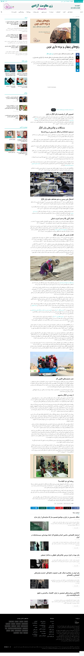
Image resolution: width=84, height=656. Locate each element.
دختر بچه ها (18, 623)
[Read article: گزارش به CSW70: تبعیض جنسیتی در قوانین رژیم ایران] (23, 48)
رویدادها (28, 12)
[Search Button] (1, 12)
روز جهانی (51, 54)
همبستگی (35, 629)
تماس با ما (14, 12)
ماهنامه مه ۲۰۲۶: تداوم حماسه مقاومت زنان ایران (22, 87)
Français (67, 1)
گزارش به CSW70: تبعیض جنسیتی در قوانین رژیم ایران (11, 46)
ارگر (47, 54)
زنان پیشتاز (36, 12)
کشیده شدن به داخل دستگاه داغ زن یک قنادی (41, 310)
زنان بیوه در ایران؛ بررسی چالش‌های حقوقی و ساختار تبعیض (60, 555)
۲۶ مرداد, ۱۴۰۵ (15, 111)
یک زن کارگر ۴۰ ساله (59, 310)
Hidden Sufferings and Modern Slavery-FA (65, 110)
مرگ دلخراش (34, 305)
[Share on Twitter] (77, 57)
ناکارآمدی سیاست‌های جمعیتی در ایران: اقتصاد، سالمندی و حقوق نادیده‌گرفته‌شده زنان (58, 594)
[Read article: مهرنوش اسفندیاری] (10, 134)
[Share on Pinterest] (77, 60)
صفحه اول (70, 12)
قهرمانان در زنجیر (42, 636)
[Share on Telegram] (77, 70)
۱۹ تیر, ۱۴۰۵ (77, 597)
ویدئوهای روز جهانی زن (34, 635)
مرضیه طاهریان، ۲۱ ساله (58, 316)
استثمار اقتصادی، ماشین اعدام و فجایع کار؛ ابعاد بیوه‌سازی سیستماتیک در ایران (55, 536)
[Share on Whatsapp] (77, 67)
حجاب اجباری (11, 621)
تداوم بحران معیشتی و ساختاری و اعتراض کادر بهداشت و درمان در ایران (12, 98)
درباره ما (51, 12)
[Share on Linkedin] (77, 64)
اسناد (73, 16)
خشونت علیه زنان (24, 623)
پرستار (21, 632)
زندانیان (18, 626)
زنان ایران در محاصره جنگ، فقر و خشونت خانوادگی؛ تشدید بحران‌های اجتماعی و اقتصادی (56, 574)
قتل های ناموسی (24, 630)
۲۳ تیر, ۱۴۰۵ (77, 577)
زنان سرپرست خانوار (67, 503)
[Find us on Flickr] (1, 1)
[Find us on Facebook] (6, 1)
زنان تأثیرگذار (51, 632)
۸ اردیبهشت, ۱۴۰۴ (75, 50)
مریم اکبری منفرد (18, 630)
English (71, 1)
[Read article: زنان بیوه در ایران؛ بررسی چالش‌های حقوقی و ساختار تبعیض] (39, 564)
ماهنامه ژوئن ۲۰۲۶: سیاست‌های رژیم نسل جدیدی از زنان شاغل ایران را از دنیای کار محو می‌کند (10, 74)
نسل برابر (8, 630)
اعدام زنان (21, 621)
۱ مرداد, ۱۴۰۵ (77, 539)
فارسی (64, 1)
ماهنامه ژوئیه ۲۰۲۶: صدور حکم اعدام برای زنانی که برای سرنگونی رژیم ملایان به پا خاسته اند (22, 74)
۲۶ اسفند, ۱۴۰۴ (15, 49)
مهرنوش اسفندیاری (12, 139)
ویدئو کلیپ (21, 12)
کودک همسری (16, 632)
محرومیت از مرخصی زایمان (61, 229)
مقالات (36, 627)
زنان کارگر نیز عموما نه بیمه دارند (67, 283)
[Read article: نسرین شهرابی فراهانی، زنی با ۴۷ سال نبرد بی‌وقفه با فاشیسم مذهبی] (22, 147)
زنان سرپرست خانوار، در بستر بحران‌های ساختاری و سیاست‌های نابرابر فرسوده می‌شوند (12, 36)
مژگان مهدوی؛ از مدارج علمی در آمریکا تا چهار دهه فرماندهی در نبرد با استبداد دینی (22, 140)
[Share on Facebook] (77, 54)
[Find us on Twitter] (8, 647)
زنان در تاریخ (51, 634)
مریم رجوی (35, 625)
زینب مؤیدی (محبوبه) (11, 152)
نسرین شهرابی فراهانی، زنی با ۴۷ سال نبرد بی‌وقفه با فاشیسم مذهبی (22, 153)
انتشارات (58, 12)
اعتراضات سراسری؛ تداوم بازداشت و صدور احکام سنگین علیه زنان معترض (11, 117)
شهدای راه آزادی (8, 137)
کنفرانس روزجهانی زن (34, 622)
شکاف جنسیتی (59, 503)
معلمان (12, 630)
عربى (62, 1)
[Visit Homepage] (42, 6)
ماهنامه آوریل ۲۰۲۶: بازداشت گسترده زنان (10, 87)
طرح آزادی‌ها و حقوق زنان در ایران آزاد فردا (14, 628)
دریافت (53, 110)
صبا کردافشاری (25, 628)
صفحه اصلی (77, 16)
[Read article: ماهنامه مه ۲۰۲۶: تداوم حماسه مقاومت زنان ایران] (22, 81)
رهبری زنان (13, 623)
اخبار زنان (19, 137)
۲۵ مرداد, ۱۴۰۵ (15, 119)
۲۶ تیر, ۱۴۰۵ (77, 557)
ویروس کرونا (25, 632)
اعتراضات (26, 621)
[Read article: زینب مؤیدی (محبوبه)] (10, 147)
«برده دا (35, 211)
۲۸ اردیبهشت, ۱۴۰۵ (15, 39)
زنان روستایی (8, 623)
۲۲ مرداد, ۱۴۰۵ (76, 519)
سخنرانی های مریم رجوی (42, 622)
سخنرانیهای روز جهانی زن (42, 626)
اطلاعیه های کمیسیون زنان (51, 626)
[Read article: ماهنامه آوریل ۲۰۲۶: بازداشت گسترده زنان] (10, 81)
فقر (55, 503)
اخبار (64, 12)
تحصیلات (16, 621)
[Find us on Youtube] (3, 1)
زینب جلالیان (14, 626)
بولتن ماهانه (19, 70)
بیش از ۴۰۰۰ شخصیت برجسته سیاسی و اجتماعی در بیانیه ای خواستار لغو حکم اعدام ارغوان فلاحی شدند (11, 107)
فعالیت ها (43, 633)
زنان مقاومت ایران (50, 636)
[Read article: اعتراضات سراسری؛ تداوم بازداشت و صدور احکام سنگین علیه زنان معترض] (23, 118)
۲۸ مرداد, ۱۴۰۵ (15, 101)
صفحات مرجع (42, 631)
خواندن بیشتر (75, 527)
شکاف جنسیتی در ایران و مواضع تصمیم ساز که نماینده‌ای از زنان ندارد (56, 517)
